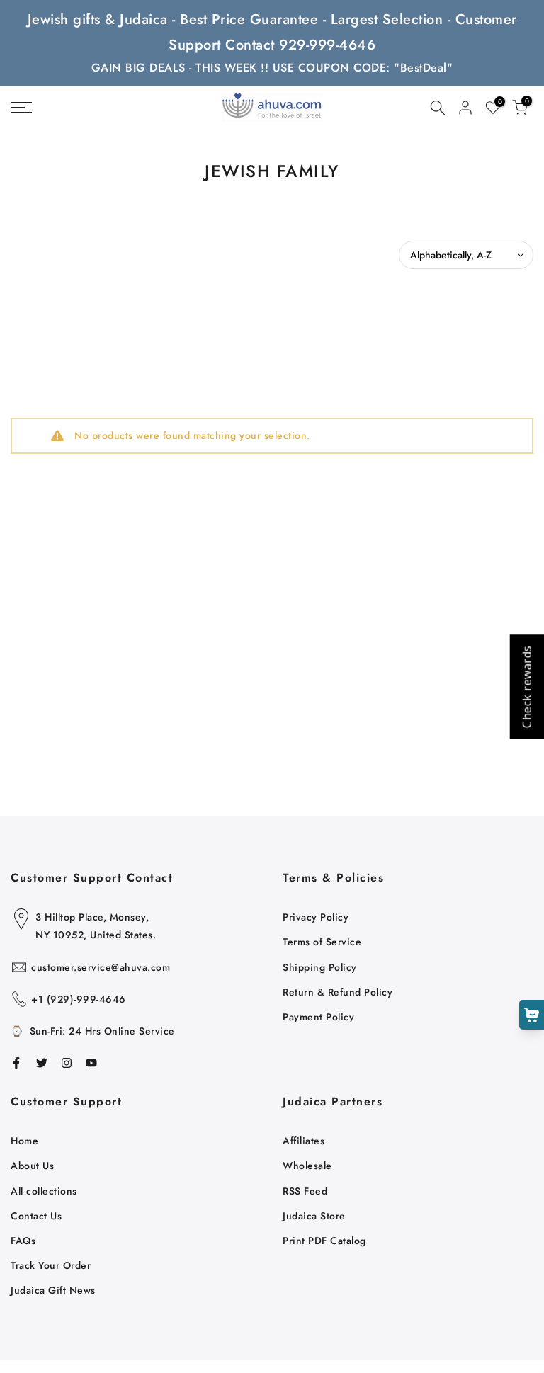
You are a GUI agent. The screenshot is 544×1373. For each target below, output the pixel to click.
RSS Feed (305, 1191)
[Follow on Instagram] (67, 1062)
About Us (32, 1165)
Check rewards (526, 686)
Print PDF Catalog (324, 1241)
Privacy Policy (315, 917)
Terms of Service (322, 942)
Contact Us (36, 1216)
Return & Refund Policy (337, 992)
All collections (44, 1191)
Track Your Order (51, 1265)
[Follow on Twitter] (41, 1062)
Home (24, 1141)
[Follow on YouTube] (91, 1062)
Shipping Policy (320, 967)
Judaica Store (314, 1216)
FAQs (23, 1241)
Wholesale (307, 1165)
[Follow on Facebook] (16, 1062)
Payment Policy (318, 1017)
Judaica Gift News (53, 1290)
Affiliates (303, 1141)
